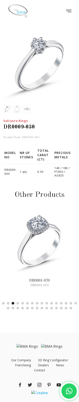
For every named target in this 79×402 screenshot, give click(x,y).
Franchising (23, 365)
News (60, 365)
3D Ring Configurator (53, 360)
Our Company (21, 360)
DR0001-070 (39, 280)
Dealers (43, 365)
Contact (39, 370)
